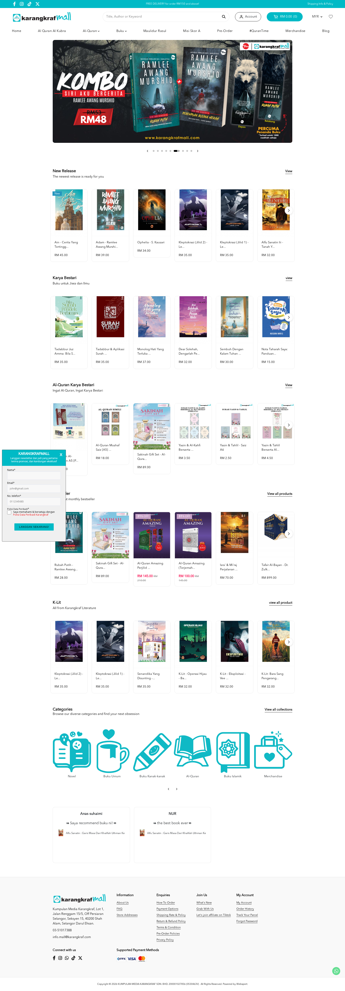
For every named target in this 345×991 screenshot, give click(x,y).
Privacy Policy (165, 939)
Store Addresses (127, 915)
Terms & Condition (169, 927)
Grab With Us (205, 909)
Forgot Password (247, 921)
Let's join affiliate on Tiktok (213, 915)
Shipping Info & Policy (320, 4)
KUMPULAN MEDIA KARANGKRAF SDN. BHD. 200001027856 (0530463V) (158, 984)
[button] (148, 151)
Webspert (241, 984)
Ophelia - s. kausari (151, 242)
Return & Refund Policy (171, 921)
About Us (123, 902)
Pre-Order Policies (168, 933)
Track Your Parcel (247, 915)
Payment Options (167, 909)
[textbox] (162, 17)
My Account (244, 902)
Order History (245, 909)
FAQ (119, 909)
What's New (204, 902)
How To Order (166, 902)
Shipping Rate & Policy (171, 915)
